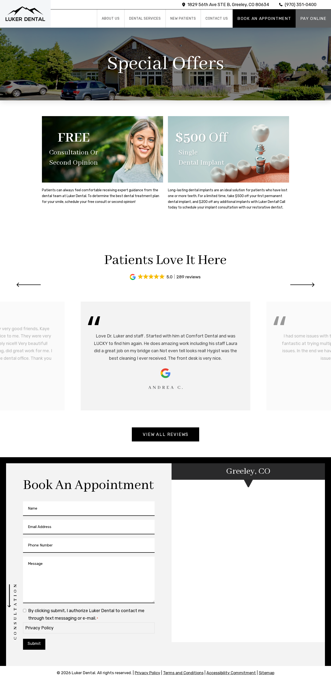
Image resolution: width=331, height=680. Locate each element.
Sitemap (266, 673)
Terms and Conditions (183, 673)
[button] (166, 277)
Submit (34, 643)
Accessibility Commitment (231, 673)
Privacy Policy (39, 628)
